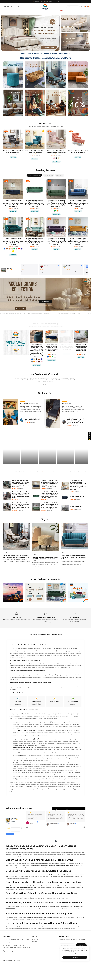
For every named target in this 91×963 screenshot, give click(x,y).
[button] (35, 153)
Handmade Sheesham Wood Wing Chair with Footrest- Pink (78, 151)
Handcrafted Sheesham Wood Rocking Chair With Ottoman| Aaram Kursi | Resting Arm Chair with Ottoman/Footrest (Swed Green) (20, 483)
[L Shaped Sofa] (78, 74)
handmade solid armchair (15, 675)
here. (67, 809)
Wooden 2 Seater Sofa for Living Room (77, 497)
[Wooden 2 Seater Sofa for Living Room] (65, 498)
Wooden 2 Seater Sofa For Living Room (77, 507)
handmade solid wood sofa (69, 674)
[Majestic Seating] (56, 103)
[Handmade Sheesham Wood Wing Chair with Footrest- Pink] (78, 139)
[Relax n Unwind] (35, 103)
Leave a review (10, 833)
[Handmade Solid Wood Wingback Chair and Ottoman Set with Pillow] (56, 139)
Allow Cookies (74, 957)
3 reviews (72, 819)
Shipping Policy (35, 939)
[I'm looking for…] (68, 7)
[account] (81, 6)
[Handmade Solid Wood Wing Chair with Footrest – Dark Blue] (35, 139)
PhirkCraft (38, 648)
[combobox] (73, 7)
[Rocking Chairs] (56, 74)
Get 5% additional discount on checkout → (46, 1)
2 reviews (31, 824)
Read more (30, 819)
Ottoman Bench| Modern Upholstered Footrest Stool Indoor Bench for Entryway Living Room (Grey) (81, 347)
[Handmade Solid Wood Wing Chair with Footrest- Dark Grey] (13, 139)
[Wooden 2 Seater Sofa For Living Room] (65, 508)
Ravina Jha (52, 823)
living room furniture (76, 677)
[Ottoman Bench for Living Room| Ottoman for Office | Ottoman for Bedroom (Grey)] (66, 336)
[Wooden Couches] (35, 74)
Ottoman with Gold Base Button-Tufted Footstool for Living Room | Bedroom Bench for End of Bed (51, 347)
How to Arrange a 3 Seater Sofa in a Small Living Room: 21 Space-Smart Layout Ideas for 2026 (74, 557)
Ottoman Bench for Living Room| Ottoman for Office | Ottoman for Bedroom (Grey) (66, 347)
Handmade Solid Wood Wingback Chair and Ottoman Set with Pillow (56, 151)
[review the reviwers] (35, 265)
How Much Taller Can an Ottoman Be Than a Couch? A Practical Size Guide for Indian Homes (45, 558)
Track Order (34, 941)
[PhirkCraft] (45, 7)
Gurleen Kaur (73, 818)
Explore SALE (45, 301)
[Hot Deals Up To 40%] (78, 103)
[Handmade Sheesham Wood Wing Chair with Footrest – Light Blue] (22, 420)
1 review (51, 824)
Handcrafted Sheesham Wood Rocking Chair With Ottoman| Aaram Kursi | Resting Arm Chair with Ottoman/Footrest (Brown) (75, 421)
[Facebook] (4, 951)
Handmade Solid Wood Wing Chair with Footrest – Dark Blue (34, 151)
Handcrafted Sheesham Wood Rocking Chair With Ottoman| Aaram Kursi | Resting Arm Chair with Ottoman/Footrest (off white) (20, 506)
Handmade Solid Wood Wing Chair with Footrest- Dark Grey (13, 151)
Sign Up (81, 945)
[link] (16, 342)
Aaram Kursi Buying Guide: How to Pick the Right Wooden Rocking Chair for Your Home (16, 556)
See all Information (45, 384)
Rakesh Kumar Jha (34, 823)
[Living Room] (13, 103)
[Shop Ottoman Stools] (13, 74)
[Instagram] (13, 592)
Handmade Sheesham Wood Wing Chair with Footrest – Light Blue (33, 419)
